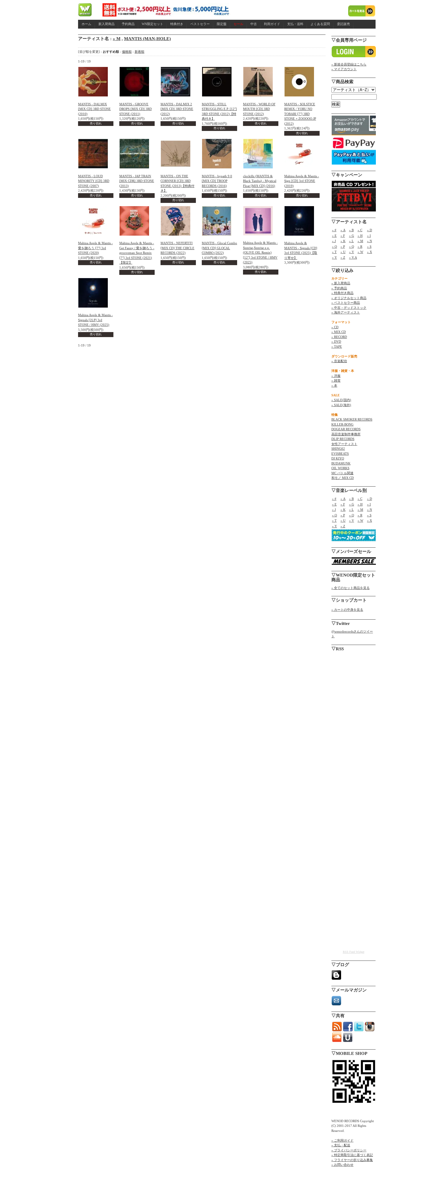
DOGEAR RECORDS (346, 429)
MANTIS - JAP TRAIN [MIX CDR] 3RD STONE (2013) (136, 181)
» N (369, 241)
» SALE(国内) (341, 400)
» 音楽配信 (339, 361)
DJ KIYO (337, 458)
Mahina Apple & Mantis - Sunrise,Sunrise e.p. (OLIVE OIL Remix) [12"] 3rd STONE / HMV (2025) (260, 252)
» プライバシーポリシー (348, 1150)
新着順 (139, 51)
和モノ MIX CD (342, 478)
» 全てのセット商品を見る (350, 588)
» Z (343, 257)
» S (369, 246)
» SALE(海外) (341, 405)
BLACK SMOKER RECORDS (351, 419)
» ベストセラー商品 (345, 302)
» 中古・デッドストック (348, 307)
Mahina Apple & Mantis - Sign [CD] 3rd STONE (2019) (301, 181)
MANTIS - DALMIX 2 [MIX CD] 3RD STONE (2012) (177, 109)
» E (334, 235)
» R (360, 246)
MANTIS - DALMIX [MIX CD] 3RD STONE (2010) (94, 109)
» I (369, 235)
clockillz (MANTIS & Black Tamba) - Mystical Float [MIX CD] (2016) (259, 181)
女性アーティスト (344, 444)
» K (343, 241)
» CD (334, 327)
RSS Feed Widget (353, 951)
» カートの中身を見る (347, 609)
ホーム (86, 24)
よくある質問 (320, 24)
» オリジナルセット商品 (348, 298)
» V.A (353, 257)
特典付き (176, 24)
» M (116, 38)
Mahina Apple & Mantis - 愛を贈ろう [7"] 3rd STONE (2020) (95, 248)
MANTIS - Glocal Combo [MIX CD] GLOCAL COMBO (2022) (219, 248)
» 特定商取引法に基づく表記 (352, 1155)
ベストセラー (200, 24)
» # (334, 230)
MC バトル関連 (342, 473)
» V (351, 252)
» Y (334, 257)
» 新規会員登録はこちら (348, 64)
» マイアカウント (344, 69)
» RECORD (339, 337)
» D (369, 230)
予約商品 (128, 24)
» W (360, 252)
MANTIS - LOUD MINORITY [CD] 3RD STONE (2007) (93, 181)
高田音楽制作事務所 (346, 434)
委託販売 (343, 24)
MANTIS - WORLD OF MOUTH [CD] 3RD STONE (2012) (259, 109)
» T (334, 252)
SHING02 (338, 448)
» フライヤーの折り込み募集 (352, 1160)
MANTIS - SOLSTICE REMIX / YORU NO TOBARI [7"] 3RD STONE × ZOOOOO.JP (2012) (300, 113)
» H (360, 235)
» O (334, 246)
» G (351, 235)
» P (343, 246)
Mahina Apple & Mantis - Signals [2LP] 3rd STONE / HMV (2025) (95, 319)
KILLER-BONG (342, 424)
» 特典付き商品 (342, 293)
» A (343, 230)
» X (369, 252)
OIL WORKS (340, 468)
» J (334, 241)
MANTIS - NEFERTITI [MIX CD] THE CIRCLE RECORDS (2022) (177, 248)
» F (343, 235)
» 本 (334, 385)
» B (351, 230)
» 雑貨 (336, 380)
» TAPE (336, 346)
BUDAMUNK (341, 463)
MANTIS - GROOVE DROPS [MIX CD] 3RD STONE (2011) (135, 109)
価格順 (127, 51)
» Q (351, 246)
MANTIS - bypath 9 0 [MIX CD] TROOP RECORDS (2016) (217, 181)
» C (360, 230)
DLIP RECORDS (342, 439)
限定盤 (222, 24)
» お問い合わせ (342, 1164)
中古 (253, 24)
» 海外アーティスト (345, 312)
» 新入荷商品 (340, 283)
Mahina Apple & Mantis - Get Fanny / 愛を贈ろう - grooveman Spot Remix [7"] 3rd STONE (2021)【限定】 (136, 252)
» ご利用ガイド (342, 1140)
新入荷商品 (106, 24)
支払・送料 (295, 24)
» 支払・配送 (340, 1145)
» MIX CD (338, 332)
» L (351, 241)
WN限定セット (152, 24)
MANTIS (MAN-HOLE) (147, 38)
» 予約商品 (339, 288)
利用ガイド (272, 24)
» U (343, 252)
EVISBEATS (340, 453)
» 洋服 (336, 375)
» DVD (336, 341)
